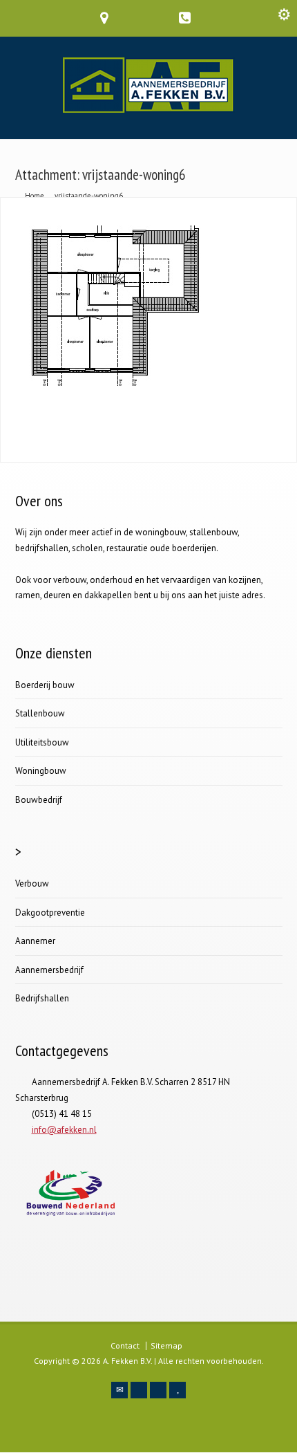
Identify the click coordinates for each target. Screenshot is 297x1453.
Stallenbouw (40, 713)
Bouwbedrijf (38, 800)
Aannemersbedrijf (49, 970)
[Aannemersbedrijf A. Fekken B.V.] (149, 109)
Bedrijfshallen (42, 998)
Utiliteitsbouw (42, 742)
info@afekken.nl (64, 1130)
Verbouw (32, 883)
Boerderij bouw (45, 685)
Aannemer (35, 941)
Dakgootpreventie (50, 912)
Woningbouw (40, 771)
